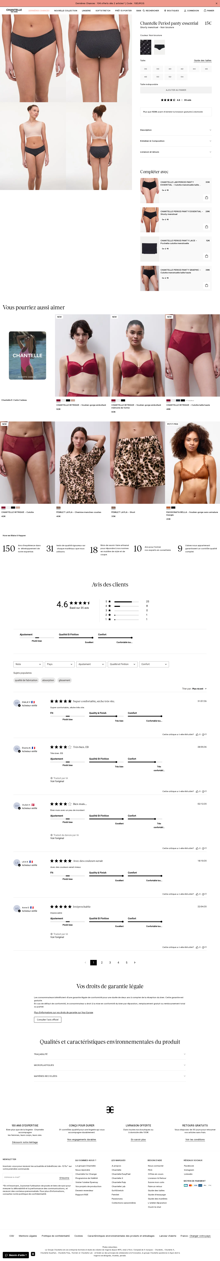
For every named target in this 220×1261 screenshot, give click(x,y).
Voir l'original (57, 781)
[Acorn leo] (58, 507)
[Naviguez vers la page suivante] (134, 962)
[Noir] (159, 47)
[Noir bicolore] (145, 47)
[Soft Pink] (73, 400)
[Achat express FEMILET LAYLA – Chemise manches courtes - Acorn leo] (104, 498)
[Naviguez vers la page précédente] (85, 962)
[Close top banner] (216, 3)
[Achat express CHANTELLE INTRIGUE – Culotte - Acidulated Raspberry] (49, 498)
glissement (64, 680)
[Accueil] (14, 10)
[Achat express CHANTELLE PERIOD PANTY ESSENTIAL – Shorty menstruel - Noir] (206, 226)
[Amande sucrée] (168, 507)
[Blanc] (63, 400)
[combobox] (28, 664)
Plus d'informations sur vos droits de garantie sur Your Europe (63, 1012)
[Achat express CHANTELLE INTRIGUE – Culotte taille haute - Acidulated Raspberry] (214, 390)
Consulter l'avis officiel (47, 1019)
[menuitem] (39, 10)
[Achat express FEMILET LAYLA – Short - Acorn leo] (159, 498)
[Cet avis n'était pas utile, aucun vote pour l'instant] (203, 734)
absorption (48, 680)
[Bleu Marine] (178, 400)
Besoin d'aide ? (18, 1255)
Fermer (33, 1254)
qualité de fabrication (26, 680)
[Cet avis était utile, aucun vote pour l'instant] (197, 734)
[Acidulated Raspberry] (58, 400)
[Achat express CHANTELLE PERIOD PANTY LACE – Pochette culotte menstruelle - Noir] (206, 256)
